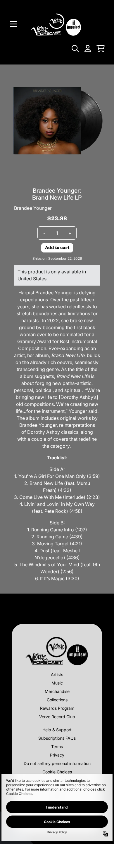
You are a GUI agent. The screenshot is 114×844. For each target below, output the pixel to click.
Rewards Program (57, 708)
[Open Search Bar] (75, 48)
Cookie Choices (57, 771)
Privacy (57, 754)
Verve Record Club (57, 716)
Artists (57, 674)
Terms (57, 746)
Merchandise (57, 691)
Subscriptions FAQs (57, 738)
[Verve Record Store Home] (57, 24)
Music (57, 682)
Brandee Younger (33, 208)
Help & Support (57, 729)
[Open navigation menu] (13, 24)
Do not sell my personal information (57, 763)
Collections (57, 699)
